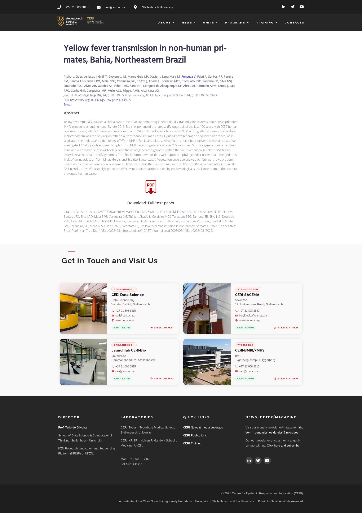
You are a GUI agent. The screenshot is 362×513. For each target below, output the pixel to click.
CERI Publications (195, 435)
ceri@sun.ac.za (124, 315)
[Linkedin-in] (284, 7)
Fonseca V (188, 76)
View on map (164, 328)
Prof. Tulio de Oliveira (72, 427)
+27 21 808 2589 (249, 310)
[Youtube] (302, 7)
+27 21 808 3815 (125, 310)
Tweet (68, 105)
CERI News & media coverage (203, 427)
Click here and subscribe (283, 445)
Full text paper (161, 203)
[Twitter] (293, 7)
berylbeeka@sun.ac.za (253, 315)
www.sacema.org (249, 320)
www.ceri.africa (124, 320)
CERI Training (192, 443)
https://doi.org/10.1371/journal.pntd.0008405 (100, 100)
